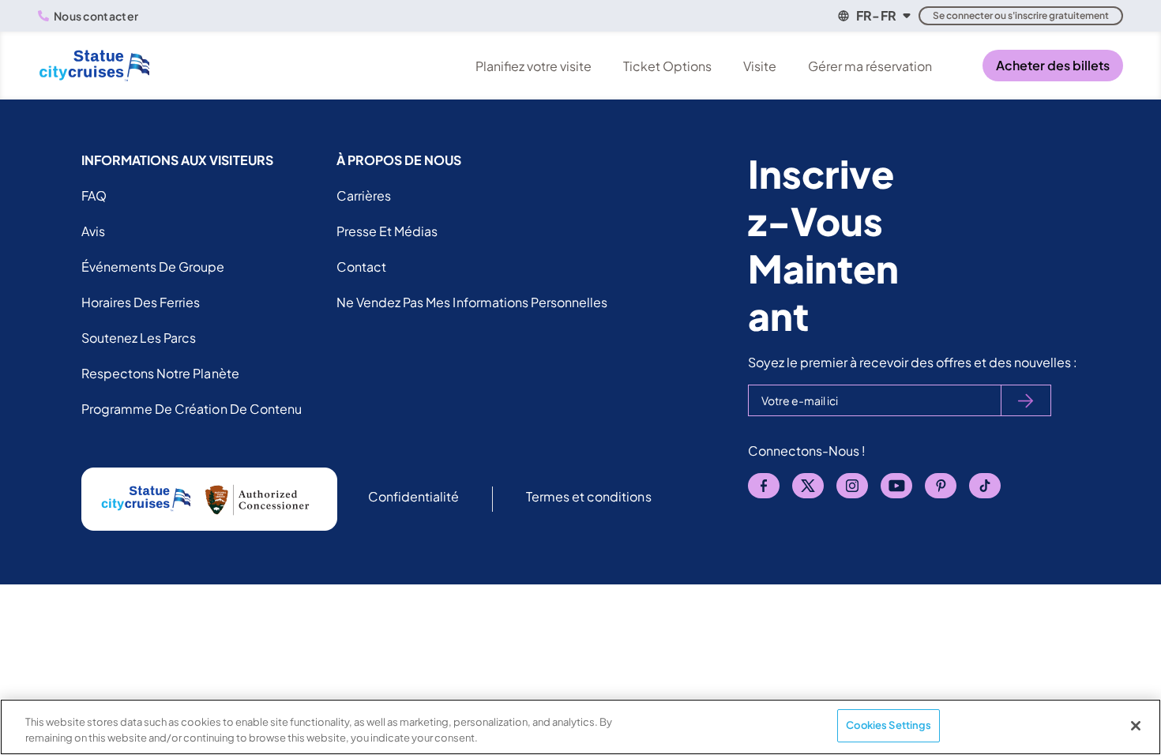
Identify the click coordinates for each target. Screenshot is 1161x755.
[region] (580, 727)
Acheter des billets (1053, 65)
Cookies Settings (888, 725)
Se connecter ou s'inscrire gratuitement (1021, 15)
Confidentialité (413, 496)
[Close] (1135, 725)
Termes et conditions (589, 496)
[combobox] (873, 16)
